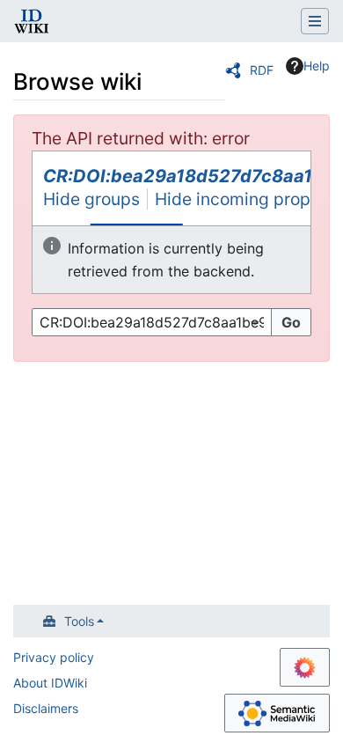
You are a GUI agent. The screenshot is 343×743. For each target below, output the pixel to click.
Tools (79, 621)
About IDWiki (50, 682)
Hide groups (91, 199)
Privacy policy (53, 657)
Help (316, 65)
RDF (262, 70)
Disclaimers (45, 708)
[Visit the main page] (31, 22)
